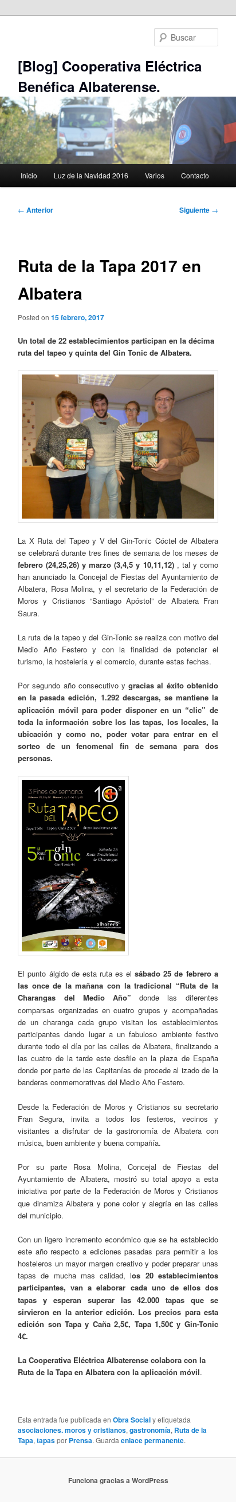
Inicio (29, 175)
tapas (46, 1440)
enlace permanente (152, 1440)
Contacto (195, 175)
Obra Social (132, 1420)
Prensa (80, 1440)
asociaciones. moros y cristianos (72, 1430)
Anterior (35, 210)
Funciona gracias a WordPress (118, 1480)
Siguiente (198, 210)
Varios (154, 175)
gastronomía (150, 1430)
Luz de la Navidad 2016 (91, 175)
